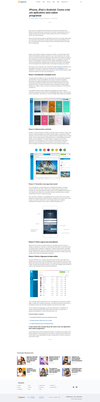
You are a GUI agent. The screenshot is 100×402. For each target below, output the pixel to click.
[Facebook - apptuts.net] (73, 387)
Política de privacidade (41, 397)
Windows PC (64, 1)
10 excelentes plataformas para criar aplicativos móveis (43, 317)
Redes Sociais (42, 385)
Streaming (42, 387)
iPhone (48, 1)
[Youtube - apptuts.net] (76, 387)
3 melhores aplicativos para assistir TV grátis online (31, 370)
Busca (70, 2)
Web (58, 1)
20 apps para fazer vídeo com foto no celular (41, 320)
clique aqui (42, 308)
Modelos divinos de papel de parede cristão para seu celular (54, 358)
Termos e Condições (33, 397)
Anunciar (55, 397)
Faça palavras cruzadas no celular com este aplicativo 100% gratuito (54, 370)
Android (38, 1)
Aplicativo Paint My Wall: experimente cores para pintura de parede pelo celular (32, 359)
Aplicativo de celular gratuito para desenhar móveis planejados (77, 358)
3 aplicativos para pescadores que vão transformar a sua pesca (77, 370)
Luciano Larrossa (34, 18)
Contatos (51, 397)
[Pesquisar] (81, 1)
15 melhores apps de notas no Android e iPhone (41, 323)
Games (19, 387)
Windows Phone (54, 387)
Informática (20, 389)
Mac (54, 1)
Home (59, 397)
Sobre (28, 397)
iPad (44, 1)
